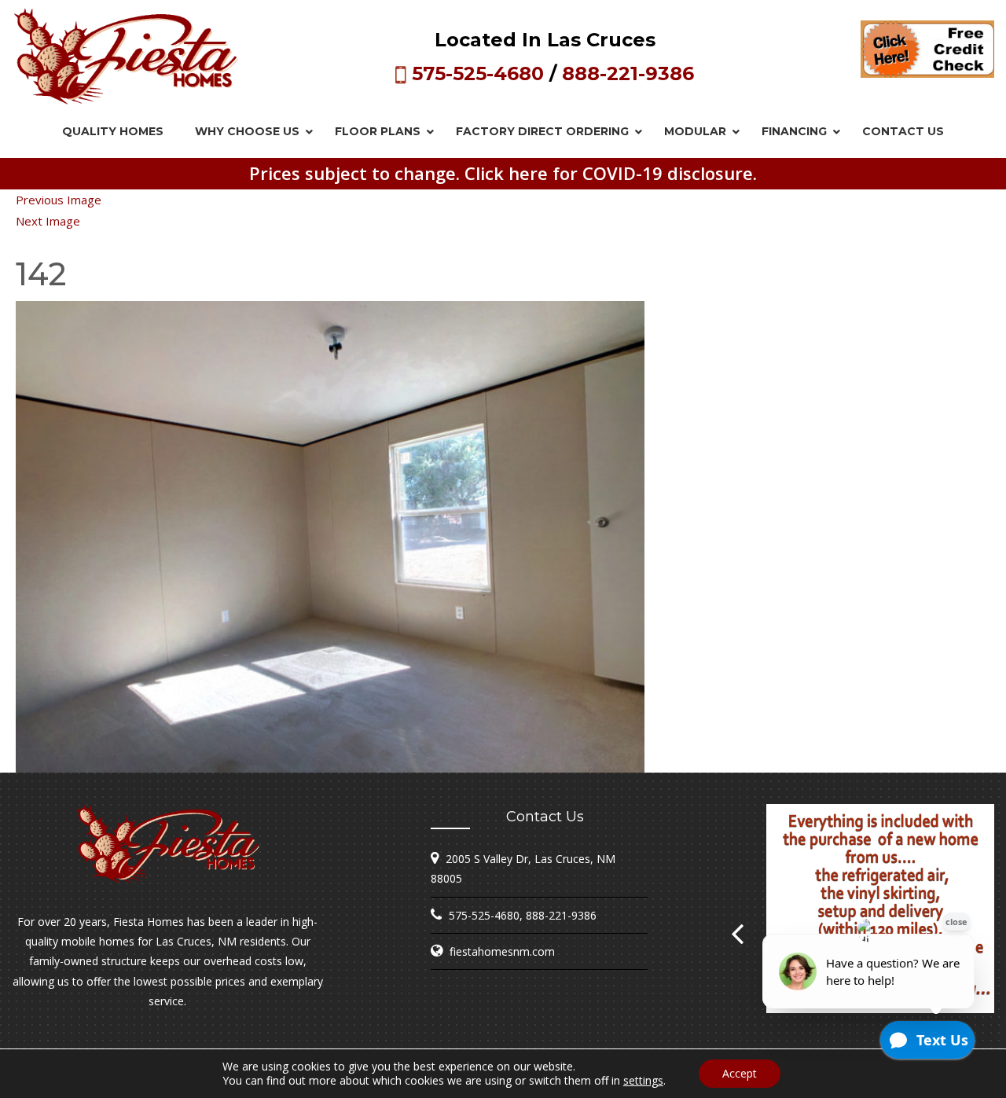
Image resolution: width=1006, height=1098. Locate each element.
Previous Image (58, 199)
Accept (739, 1073)
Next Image (48, 221)
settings (643, 1081)
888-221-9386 (628, 73)
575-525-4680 (478, 73)
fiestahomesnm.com (502, 951)
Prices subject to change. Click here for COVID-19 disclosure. (503, 173)
